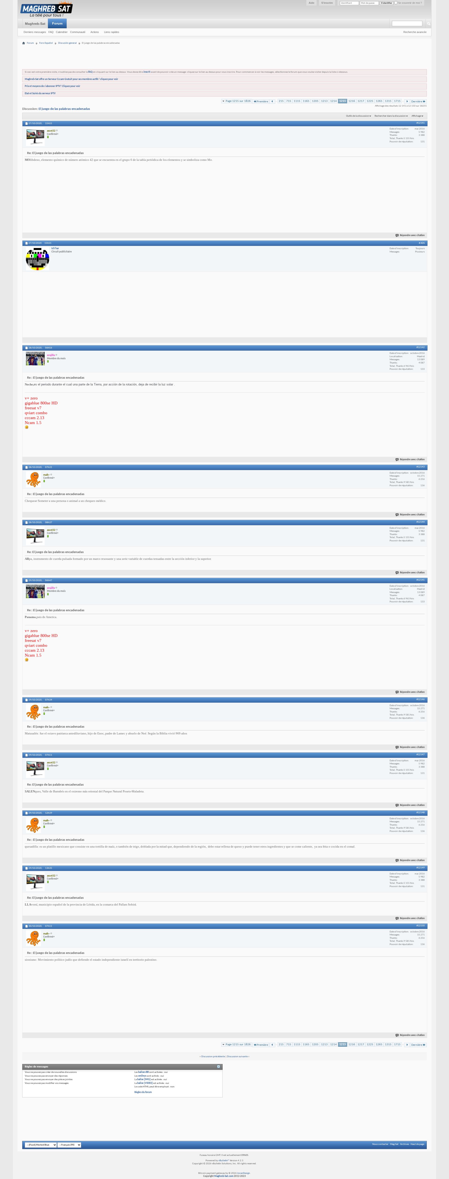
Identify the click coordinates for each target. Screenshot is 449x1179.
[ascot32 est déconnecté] (35, 136)
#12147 (420, 754)
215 (281, 101)
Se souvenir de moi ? (409, 2)
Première (262, 101)
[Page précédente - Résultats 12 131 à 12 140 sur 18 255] (272, 101)
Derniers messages (35, 32)
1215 (342, 101)
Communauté (77, 32)
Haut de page (417, 1144)
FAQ (51, 32)
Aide (311, 2)
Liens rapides (111, 32)
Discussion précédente (213, 1056)
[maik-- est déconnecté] (33, 479)
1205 (315, 101)
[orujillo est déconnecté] (35, 358)
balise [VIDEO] (145, 1083)
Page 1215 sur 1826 (238, 101)
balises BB (143, 1072)
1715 (397, 101)
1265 (379, 101)
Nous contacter (380, 1144)
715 (288, 101)
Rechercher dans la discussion (390, 116)
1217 (361, 101)
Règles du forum (143, 1092)
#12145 (420, 580)
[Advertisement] (224, 42)
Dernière (416, 101)
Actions (95, 32)
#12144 (420, 522)
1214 (333, 101)
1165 (306, 101)
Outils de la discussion (357, 116)
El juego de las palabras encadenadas (64, 109)
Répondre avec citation (412, 235)
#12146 (420, 699)
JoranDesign (243, 1173)
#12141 (420, 123)
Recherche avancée (415, 32)
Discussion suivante (237, 1056)
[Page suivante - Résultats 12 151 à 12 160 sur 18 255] (407, 101)
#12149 (420, 867)
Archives (404, 1144)
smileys (142, 1076)
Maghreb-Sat (35, 23)
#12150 (420, 925)
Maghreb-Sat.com (223, 1176)
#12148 (420, 812)
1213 (324, 101)
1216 (351, 101)
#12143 (420, 467)
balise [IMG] (144, 1079)
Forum (57, 23)
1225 (370, 101)
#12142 (420, 347)
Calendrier (62, 32)
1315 (388, 101)
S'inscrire (327, 2)
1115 (297, 101)
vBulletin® (223, 1160)
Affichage (416, 116)
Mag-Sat (394, 1144)
